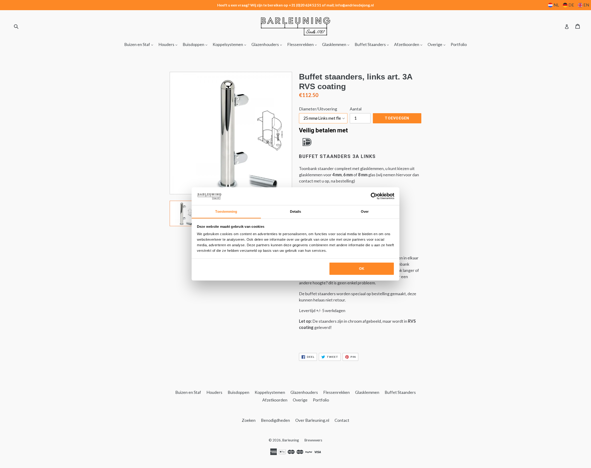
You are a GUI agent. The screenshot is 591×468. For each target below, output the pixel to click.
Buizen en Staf (139, 44)
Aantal (356, 108)
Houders (169, 44)
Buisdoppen (196, 44)
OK (361, 268)
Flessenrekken (303, 44)
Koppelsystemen (230, 44)
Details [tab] (295, 211)
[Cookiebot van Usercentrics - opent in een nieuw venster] (374, 196)
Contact (342, 420)
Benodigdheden (275, 420)
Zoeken (249, 420)
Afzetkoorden (409, 44)
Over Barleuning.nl (312, 420)
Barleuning (290, 440)
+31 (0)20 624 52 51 (305, 5)
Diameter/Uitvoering (318, 108)
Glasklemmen (337, 44)
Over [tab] (365, 211)
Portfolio (459, 44)
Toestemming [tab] (226, 211)
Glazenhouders (267, 44)
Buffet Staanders (373, 44)
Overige (438, 44)
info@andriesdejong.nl (354, 5)
